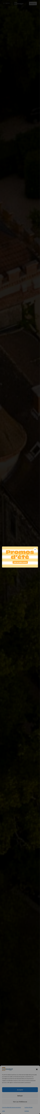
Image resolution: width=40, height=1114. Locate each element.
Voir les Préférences (20, 1102)
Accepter (20, 1090)
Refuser (20, 1096)
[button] (37, 1069)
